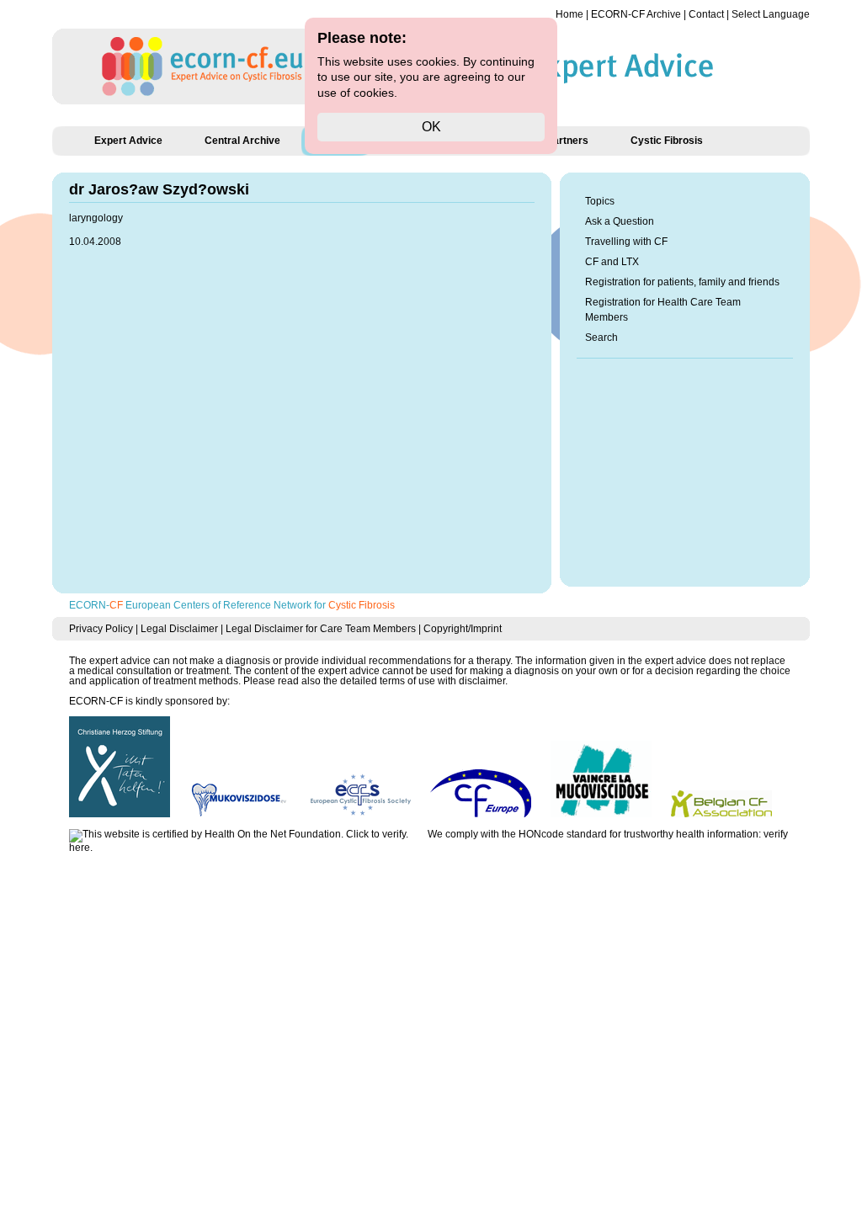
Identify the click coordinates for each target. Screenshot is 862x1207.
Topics (600, 201)
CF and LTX (612, 262)
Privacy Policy (101, 629)
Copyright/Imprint (462, 629)
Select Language (771, 14)
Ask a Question (619, 221)
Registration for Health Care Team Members (663, 309)
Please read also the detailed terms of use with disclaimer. (375, 681)
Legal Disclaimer (179, 629)
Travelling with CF (626, 241)
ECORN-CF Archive (636, 14)
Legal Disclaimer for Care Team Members (321, 629)
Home (569, 14)
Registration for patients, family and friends (682, 282)
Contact (706, 14)
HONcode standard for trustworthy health (612, 834)
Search (601, 337)
